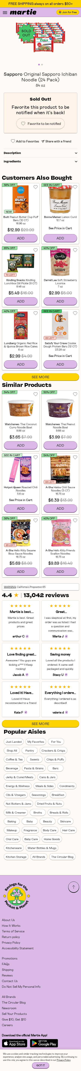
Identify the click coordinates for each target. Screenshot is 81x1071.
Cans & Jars (47, 777)
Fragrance (30, 830)
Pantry (29, 750)
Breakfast (58, 794)
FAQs (6, 964)
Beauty (47, 821)
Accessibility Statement (18, 948)
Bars (55, 768)
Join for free (69, 12)
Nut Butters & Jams (18, 803)
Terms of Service (13, 931)
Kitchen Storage (16, 856)
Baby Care (31, 839)
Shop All (12, 750)
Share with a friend (58, 141)
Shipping (7, 969)
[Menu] (5, 12)
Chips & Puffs (55, 759)
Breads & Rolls (59, 812)
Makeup (12, 830)
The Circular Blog (62, 856)
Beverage (12, 768)
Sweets (34, 759)
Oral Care (12, 839)
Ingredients (12, 161)
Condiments (67, 786)
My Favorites (36, 741)
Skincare (65, 821)
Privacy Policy (11, 942)
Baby (30, 821)
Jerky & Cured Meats (19, 777)
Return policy (11, 937)
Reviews (7, 975)
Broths (38, 812)
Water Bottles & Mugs (42, 847)
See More (41, 377)
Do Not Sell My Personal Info (21, 986)
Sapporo (13, 74)
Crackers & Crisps (53, 750)
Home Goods (52, 839)
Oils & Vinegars (16, 794)
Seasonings (39, 794)
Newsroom (9, 1008)
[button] (40, 37)
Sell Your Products (14, 1013)
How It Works (11, 925)
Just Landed (13, 741)
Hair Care (68, 830)
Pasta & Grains (34, 768)
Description (12, 153)
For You (56, 741)
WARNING (10, 586)
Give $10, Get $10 (14, 1019)
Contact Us (10, 981)
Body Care (49, 830)
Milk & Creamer (16, 812)
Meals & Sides (44, 786)
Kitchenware (14, 847)
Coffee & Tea (14, 759)
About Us (8, 920)
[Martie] (23, 12)
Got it (40, 1065)
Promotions (10, 958)
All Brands (38, 856)
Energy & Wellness (18, 786)
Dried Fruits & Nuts (49, 803)
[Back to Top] (73, 887)
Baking (12, 821)
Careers (7, 1025)
